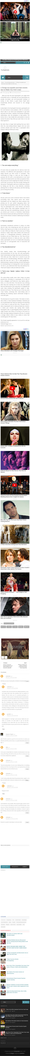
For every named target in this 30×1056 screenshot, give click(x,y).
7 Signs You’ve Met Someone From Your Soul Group (17, 1011)
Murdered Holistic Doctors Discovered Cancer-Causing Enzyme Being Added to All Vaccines (17, 943)
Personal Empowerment (10, 82)
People (13, 924)
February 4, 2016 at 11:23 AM (11, 763)
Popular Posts (15, 868)
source (10, 324)
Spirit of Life (13, 926)
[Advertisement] (11, 895)
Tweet (4, 626)
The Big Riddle (16, 1053)
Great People (18, 921)
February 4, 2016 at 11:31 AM (11, 776)
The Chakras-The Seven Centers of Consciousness (17, 1022)
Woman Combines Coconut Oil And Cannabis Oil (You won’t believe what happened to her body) (18, 988)
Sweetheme (22, 1055)
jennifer (11, 716)
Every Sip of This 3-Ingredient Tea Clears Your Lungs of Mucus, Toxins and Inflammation (17, 1034)
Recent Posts (5, 868)
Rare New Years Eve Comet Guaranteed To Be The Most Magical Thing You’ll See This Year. (17, 1017)
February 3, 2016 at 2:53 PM (14, 688)
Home (2, 82)
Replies (6, 683)
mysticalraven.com (8, 325)
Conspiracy (9, 921)
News (10, 924)
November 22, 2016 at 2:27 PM (12, 820)
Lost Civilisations (4, 924)
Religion (7, 926)
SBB (7, 749)
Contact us (26, 1003)
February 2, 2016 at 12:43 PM (11, 737)
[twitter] (28, 63)
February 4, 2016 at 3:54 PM (14, 789)
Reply (27, 681)
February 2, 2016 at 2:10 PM (11, 750)
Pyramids (3, 926)
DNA (13, 921)
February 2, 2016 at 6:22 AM (11, 677)
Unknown (8, 676)
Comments (24, 868)
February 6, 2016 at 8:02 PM (14, 717)
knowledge (24, 921)
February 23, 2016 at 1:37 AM (11, 802)
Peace (7, 322)
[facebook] (24, 63)
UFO (23, 926)
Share (9, 626)
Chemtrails (3, 921)
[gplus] (26, 63)
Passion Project (9, 736)
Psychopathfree (21, 320)
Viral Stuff (3, 928)
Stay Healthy (19, 926)
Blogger (12, 1055)
